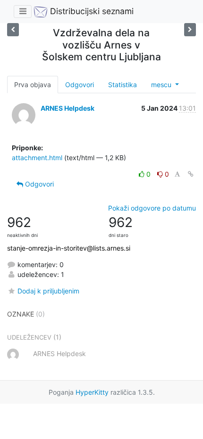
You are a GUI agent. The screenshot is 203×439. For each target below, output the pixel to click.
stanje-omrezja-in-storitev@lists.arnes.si (68, 248)
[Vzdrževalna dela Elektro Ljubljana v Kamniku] (13, 29)
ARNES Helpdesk (67, 108)
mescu (162, 85)
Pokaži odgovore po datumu (152, 208)
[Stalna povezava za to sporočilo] (191, 174)
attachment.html (37, 158)
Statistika (122, 85)
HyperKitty (92, 392)
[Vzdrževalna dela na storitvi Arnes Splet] (190, 29)
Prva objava (32, 85)
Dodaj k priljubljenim (48, 291)
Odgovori (79, 85)
